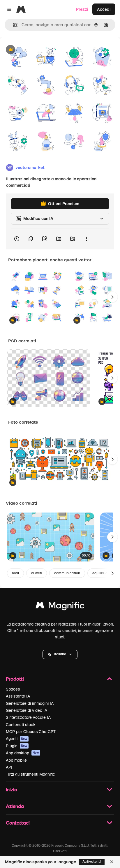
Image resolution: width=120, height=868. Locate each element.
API (9, 767)
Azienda (15, 806)
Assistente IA (18, 696)
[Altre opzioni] (86, 239)
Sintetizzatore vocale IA (28, 717)
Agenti (16, 738)
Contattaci (18, 823)
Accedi (104, 9)
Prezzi (82, 9)
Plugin (16, 746)
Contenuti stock (21, 724)
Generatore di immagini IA (30, 703)
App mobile (16, 760)
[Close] (111, 861)
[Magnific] (60, 606)
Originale (38, 50)
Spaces (13, 689)
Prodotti (15, 679)
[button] (60, 654)
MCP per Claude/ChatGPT (31, 731)
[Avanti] (112, 297)
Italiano (60, 654)
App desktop (22, 753)
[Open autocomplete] (13, 25)
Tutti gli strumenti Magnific (30, 774)
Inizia (11, 789)
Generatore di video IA (26, 710)
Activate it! (91, 861)
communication (67, 573)
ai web (36, 573)
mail (15, 573)
